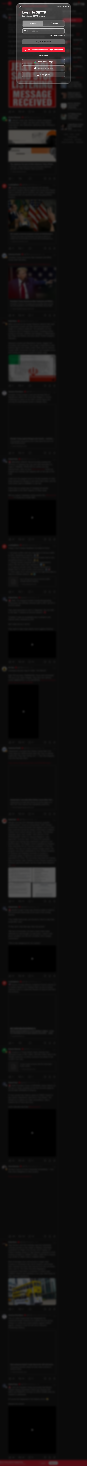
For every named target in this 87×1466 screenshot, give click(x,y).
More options (45, 75)
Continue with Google (45, 62)
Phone (55, 23)
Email (34, 23)
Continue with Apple (45, 68)
